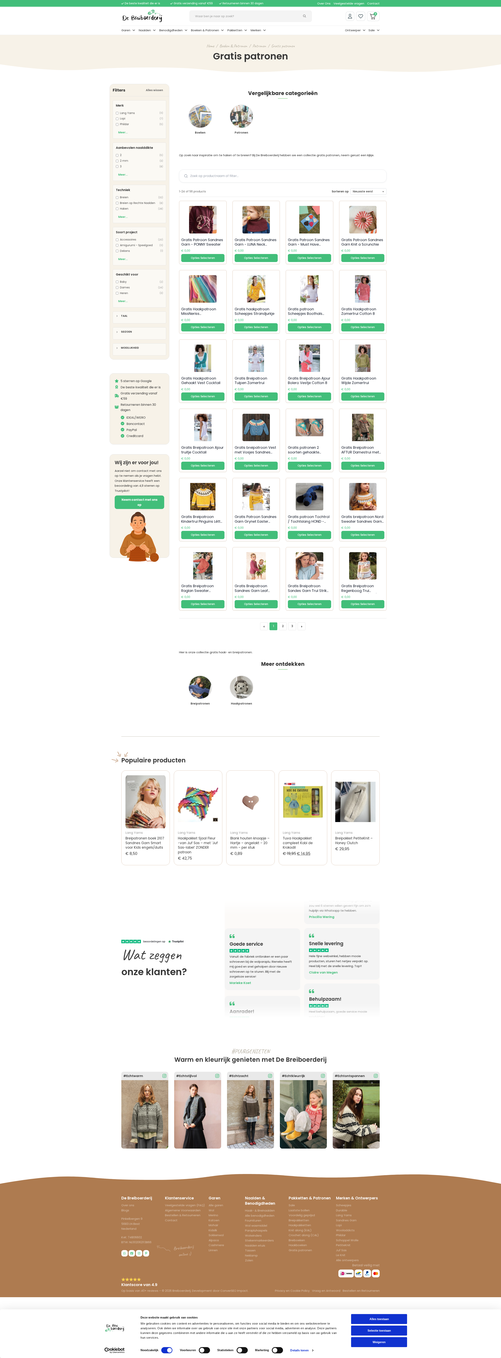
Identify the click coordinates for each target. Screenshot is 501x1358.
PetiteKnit (343, 1245)
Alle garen (216, 1205)
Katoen (214, 1220)
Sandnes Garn (346, 1220)
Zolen (249, 1260)
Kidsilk (213, 1230)
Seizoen (126, 331)
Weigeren (379, 1342)
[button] (202, 258)
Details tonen (299, 1350)
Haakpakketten (300, 1225)
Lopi (339, 1225)
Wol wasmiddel (256, 1225)
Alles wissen (154, 90)
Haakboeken (298, 1245)
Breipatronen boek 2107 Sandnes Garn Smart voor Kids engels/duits (144, 843)
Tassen (250, 1250)
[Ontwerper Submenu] (364, 30)
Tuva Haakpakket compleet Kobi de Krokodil (298, 843)
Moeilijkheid (130, 347)
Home (210, 46)
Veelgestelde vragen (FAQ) (185, 1205)
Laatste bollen (299, 1210)
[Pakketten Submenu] (245, 30)
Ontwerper (353, 30)
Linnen (213, 1250)
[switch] (204, 1350)
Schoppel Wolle (347, 1240)
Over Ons (324, 3)
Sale (372, 30)
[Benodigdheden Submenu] (186, 30)
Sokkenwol (216, 1235)
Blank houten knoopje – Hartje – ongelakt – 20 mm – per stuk (249, 843)
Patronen (259, 46)
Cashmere (216, 1245)
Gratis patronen (283, 46)
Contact (373, 3)
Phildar (341, 1235)
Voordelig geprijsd (302, 1215)
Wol (211, 1210)
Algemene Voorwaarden (183, 1210)
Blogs (125, 1210)
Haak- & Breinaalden (260, 1210)
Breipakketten (299, 1220)
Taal (124, 316)
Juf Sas (341, 1250)
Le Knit (340, 1255)
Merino (213, 1215)
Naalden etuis (255, 1245)
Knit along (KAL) (300, 1230)
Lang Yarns (344, 1215)
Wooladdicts (345, 1230)
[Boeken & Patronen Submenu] (222, 30)
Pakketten (234, 30)
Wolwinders (253, 1235)
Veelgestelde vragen (348, 3)
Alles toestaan (379, 1319)
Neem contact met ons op (140, 502)
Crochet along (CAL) (304, 1235)
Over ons (127, 1205)
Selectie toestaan (379, 1330)
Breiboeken (297, 1240)
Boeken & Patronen (205, 30)
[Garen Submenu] (133, 30)
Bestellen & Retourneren (182, 1215)
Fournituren (253, 1220)
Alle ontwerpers (347, 1260)
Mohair (213, 1225)
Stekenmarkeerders (259, 1240)
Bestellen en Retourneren (361, 1291)
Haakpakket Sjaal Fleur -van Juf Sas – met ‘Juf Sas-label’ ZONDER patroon (198, 845)
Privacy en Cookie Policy (292, 1291)
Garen (125, 30)
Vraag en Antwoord (326, 1291)
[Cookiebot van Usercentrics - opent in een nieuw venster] (114, 1350)
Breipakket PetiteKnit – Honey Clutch (354, 840)
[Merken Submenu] (264, 30)
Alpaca (214, 1240)
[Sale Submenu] (378, 30)
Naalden (145, 30)
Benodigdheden (171, 30)
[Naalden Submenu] (154, 30)
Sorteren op (340, 191)
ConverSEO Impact (234, 1291)
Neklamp (251, 1255)
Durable (341, 1210)
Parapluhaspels (256, 1230)
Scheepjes (343, 1205)
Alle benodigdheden (259, 1215)
